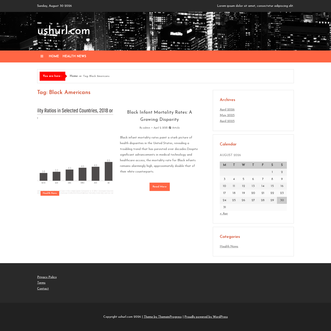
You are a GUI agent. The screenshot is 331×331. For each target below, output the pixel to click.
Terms (41, 283)
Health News (74, 56)
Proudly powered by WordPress (206, 317)
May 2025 (227, 115)
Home (54, 56)
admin (146, 128)
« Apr (224, 213)
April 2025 (227, 121)
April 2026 (227, 109)
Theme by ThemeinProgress (163, 317)
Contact (43, 288)
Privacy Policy (47, 277)
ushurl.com (63, 31)
